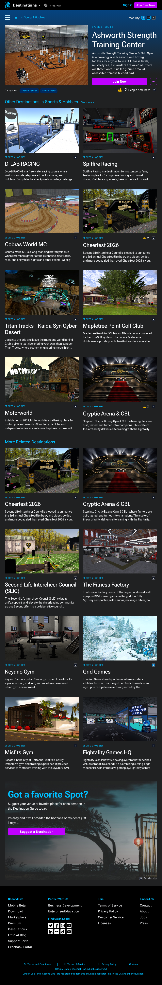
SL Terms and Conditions (37, 964)
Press (144, 923)
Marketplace (17, 917)
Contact (146, 905)
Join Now (119, 81)
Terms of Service (110, 905)
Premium (14, 923)
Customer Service (111, 917)
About (144, 911)
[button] (28, 5)
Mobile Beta (17, 905)
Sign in (127, 5)
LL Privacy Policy (107, 964)
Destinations (17, 929)
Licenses (104, 923)
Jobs (143, 917)
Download (15, 911)
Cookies (133, 964)
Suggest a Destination (37, 832)
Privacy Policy (108, 911)
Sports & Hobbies (34, 17)
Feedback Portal (20, 947)
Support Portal (18, 941)
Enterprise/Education (63, 911)
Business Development (65, 905)
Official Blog (17, 935)
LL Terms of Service (74, 964)
